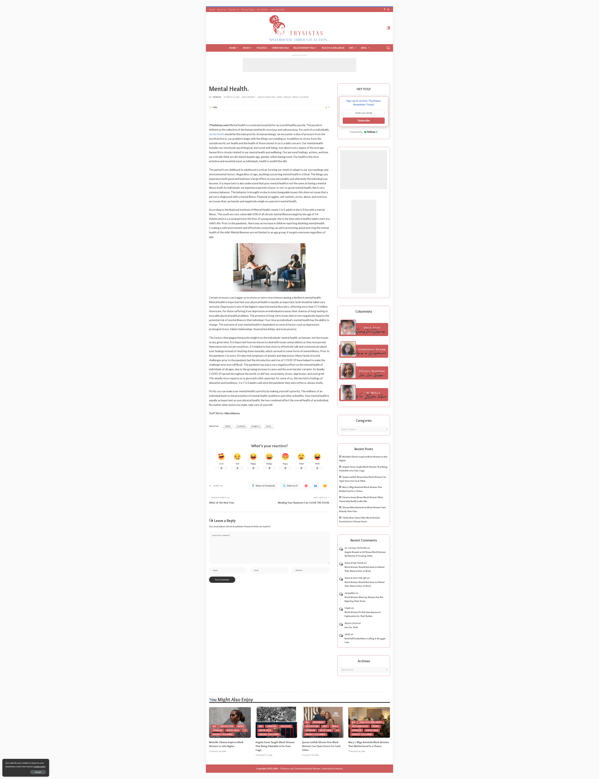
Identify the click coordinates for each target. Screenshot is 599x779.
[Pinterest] (306, 486)
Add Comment (248, 97)
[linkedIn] (315, 486)
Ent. (325, 726)
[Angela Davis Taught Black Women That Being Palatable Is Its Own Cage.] (276, 722)
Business (318, 722)
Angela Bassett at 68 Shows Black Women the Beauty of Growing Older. (365, 554)
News (279, 97)
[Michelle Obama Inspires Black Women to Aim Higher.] (230, 722)
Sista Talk (233, 730)
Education (226, 726)
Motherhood (360, 726)
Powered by (356, 132)
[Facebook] (384, 9)
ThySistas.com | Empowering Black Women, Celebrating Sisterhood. (311, 768)
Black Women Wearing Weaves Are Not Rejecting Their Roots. (364, 599)
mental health (216, 134)
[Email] (325, 486)
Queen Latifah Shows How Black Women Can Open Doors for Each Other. (321, 746)
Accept (38, 772)
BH (214, 726)
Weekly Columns (300, 97)
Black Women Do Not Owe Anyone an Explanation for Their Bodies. (363, 614)
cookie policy (40, 766)
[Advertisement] (299, 65)
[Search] (388, 48)
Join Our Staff (351, 627)
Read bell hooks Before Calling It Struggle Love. (365, 640)
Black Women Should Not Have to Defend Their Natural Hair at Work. (364, 569)
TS (244, 730)
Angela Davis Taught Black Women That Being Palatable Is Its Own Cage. (275, 746)
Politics (286, 726)
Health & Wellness (266, 97)
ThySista (216, 97)
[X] (388, 9)
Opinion (287, 97)
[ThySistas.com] (299, 28)
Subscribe (364, 120)
